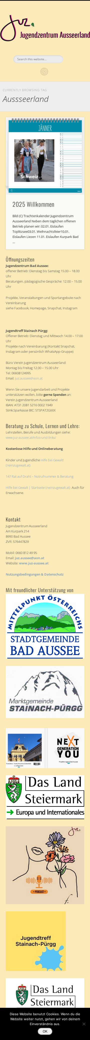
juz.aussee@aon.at (28, 378)
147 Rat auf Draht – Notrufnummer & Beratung (40, 476)
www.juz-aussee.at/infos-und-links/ (31, 437)
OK (45, 1031)
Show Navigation (73, 44)
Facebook (34, 72)
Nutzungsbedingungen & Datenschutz (35, 574)
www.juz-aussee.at (33, 563)
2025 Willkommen (33, 204)
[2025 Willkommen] (45, 156)
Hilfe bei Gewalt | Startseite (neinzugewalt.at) (38, 487)
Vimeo (54, 72)
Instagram (44, 72)
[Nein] (83, 1023)
